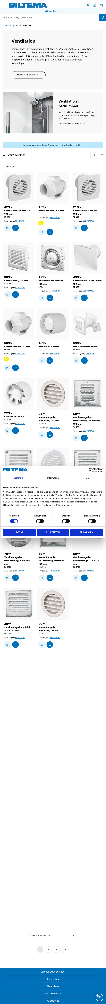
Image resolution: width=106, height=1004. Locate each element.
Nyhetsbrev (53, 986)
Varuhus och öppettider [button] (53, 971)
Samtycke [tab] (18, 478)
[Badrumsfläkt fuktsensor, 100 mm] (18, 188)
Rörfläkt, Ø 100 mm (49, 346)
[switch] (40, 521)
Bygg (11, 25)
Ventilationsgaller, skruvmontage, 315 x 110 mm (86, 560)
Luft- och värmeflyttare (85, 346)
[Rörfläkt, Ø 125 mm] (18, 393)
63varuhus (89, 430)
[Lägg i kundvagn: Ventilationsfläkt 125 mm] (50, 232)
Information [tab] (53, 478)
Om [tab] (87, 478)
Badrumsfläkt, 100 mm (16, 280)
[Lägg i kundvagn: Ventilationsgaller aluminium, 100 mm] (50, 434)
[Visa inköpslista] (94, 5)
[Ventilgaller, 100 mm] (53, 464)
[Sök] (102, 17)
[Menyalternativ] (4, 5)
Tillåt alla (86, 532)
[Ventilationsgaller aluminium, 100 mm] (53, 393)
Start (5, 25)
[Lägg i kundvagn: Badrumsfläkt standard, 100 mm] (84, 228)
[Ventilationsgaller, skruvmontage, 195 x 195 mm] (87, 464)
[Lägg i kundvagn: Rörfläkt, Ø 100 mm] (50, 360)
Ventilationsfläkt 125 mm (51, 210)
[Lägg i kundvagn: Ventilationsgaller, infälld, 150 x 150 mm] (15, 644)
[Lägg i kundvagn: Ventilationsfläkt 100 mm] (15, 367)
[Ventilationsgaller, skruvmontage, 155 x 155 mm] (18, 464)
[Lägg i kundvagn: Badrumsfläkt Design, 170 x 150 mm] (84, 298)
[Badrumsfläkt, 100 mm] (18, 258)
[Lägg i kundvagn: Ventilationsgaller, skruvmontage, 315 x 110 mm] (84, 577)
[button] (53, 11)
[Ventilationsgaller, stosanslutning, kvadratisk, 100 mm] (87, 393)
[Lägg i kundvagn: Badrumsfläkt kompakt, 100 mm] (50, 298)
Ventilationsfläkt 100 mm (17, 346)
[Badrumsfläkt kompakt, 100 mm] (53, 258)
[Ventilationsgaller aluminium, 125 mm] (53, 603)
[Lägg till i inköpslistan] (7, 228)
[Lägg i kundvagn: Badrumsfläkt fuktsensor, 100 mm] (15, 228)
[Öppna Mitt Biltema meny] (88, 5)
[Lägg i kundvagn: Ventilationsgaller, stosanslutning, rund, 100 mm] (15, 577)
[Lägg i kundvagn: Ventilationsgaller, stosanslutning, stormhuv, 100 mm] (50, 577)
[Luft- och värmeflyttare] (87, 323)
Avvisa (19, 532)
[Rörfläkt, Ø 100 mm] (53, 323)
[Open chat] (99, 997)
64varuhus (55, 427)
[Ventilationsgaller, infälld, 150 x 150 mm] (18, 603)
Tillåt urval (53, 532)
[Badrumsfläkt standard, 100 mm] (87, 188)
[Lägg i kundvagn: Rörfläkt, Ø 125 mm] (15, 430)
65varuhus (20, 220)
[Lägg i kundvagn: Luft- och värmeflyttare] (84, 360)
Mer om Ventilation (26, 75)
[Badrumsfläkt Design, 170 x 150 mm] (87, 258)
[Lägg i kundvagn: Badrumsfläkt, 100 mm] (15, 294)
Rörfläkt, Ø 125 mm (14, 416)
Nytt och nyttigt (53, 993)
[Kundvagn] (101, 5)
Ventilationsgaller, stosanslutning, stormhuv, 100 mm (52, 560)
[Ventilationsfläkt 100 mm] (18, 323)
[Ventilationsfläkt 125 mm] (53, 188)
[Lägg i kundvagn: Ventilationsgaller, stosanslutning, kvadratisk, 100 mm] (84, 438)
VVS (17, 25)
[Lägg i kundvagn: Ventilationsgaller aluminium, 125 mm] (50, 644)
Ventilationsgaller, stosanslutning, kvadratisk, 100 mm (87, 420)
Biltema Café (53, 978)
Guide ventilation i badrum (70, 123)
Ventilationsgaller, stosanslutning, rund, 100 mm (17, 560)
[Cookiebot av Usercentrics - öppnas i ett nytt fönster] (91, 470)
